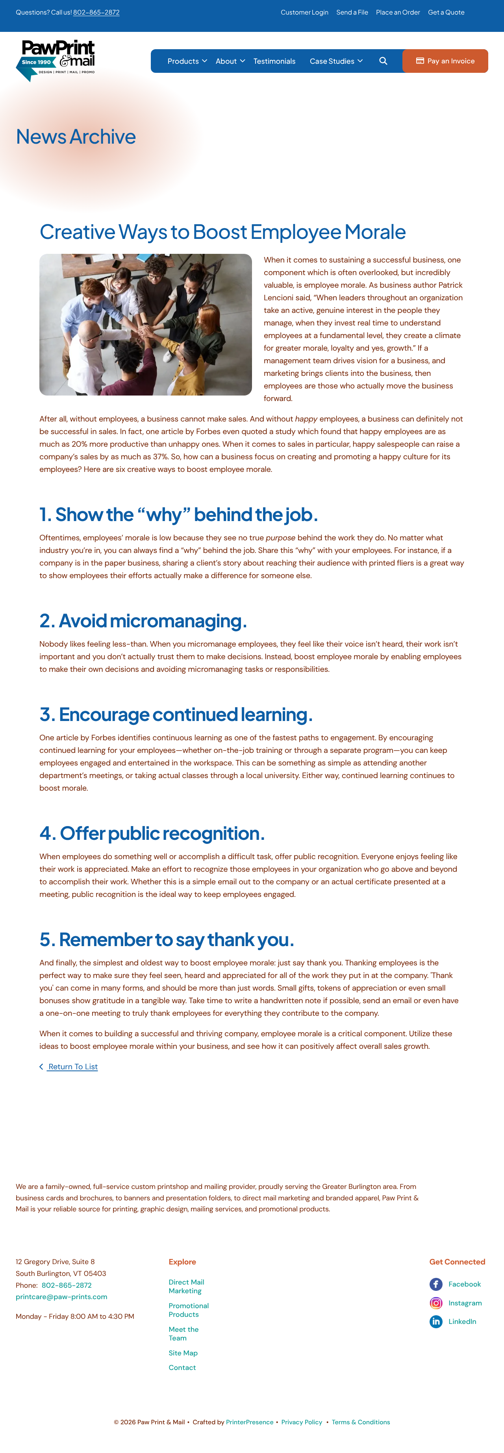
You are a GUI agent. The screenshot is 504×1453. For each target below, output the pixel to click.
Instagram (465, 1303)
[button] (383, 60)
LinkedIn (462, 1321)
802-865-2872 (96, 12)
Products (183, 60)
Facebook (465, 1284)
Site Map (183, 1353)
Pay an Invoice (451, 61)
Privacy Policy (302, 1422)
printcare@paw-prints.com (61, 1296)
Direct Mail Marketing (186, 1286)
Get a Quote (446, 12)
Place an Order (398, 12)
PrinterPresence (250, 1422)
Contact (182, 1367)
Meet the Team (184, 1334)
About (226, 60)
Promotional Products (189, 1310)
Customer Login (304, 12)
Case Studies (332, 60)
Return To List (72, 1067)
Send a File (352, 12)
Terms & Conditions (361, 1422)
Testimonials (275, 60)
